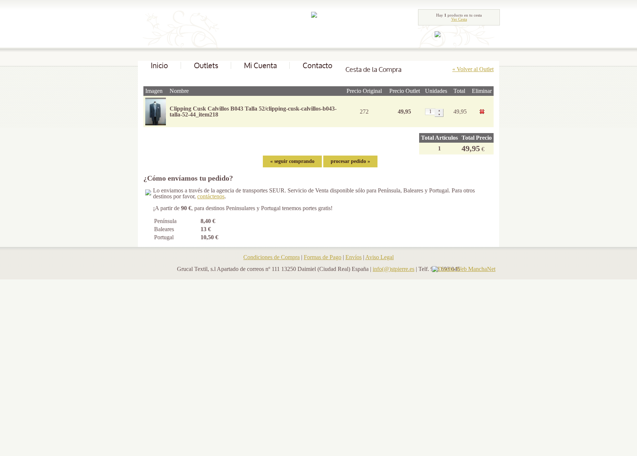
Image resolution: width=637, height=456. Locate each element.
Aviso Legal (379, 257)
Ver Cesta (459, 19)
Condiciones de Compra (271, 257)
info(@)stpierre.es (393, 269)
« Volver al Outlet (473, 69)
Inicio (159, 65)
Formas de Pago (322, 257)
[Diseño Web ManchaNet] (463, 269)
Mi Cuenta (260, 65)
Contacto (318, 65)
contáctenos (210, 196)
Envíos (353, 257)
